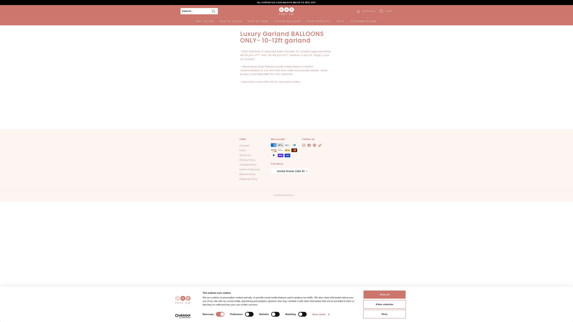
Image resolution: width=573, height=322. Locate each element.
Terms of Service (249, 169)
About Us (244, 155)
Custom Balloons (287, 21)
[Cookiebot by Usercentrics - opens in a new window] (183, 316)
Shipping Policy (248, 179)
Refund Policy (247, 174)
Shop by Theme (258, 21)
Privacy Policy (247, 159)
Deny (385, 314)
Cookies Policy (248, 164)
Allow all (385, 294)
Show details (319, 314)
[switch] (249, 314)
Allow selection (384, 304)
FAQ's (340, 21)
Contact (244, 145)
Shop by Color (231, 21)
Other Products (318, 21)
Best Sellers (205, 21)
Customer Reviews (363, 21)
